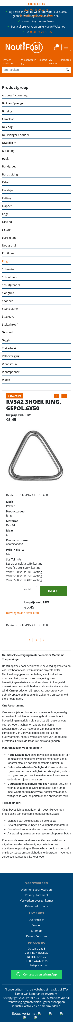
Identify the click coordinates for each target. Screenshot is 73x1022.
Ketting (6, 198)
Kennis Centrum (36, 936)
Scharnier (8, 269)
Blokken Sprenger (13, 103)
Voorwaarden (36, 882)
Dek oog (7, 127)
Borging (7, 111)
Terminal (7, 332)
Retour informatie (36, 906)
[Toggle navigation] (66, 47)
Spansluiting (10, 308)
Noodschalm (10, 245)
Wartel (6, 379)
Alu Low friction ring (15, 95)
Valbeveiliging (11, 356)
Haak (5, 158)
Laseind (7, 222)
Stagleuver (9, 316)
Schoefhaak (9, 277)
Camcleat (8, 119)
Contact (43, 60)
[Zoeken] (67, 70)
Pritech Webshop (8, 61)
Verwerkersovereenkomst (36, 900)
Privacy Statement (36, 895)
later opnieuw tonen (37, 9)
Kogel (5, 214)
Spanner (7, 301)
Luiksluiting (9, 237)
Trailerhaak (9, 348)
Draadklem (9, 142)
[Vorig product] (36, 640)
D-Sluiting (8, 150)
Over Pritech (36, 920)
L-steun (7, 229)
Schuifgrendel (11, 285)
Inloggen (66, 60)
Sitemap (36, 931)
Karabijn (7, 190)
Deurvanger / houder (15, 135)
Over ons (36, 913)
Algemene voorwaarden (36, 890)
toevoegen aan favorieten (22, 613)
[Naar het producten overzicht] (29, 640)
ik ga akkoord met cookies (36, 15)
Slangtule (8, 293)
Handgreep (9, 166)
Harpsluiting (10, 174)
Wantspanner (11, 372)
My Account (53, 61)
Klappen (7, 206)
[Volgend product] (43, 640)
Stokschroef (9, 324)
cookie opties (36, 4)
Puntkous (8, 253)
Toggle (6, 340)
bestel (53, 591)
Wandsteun (9, 364)
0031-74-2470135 (41, 32)
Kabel (5, 182)
